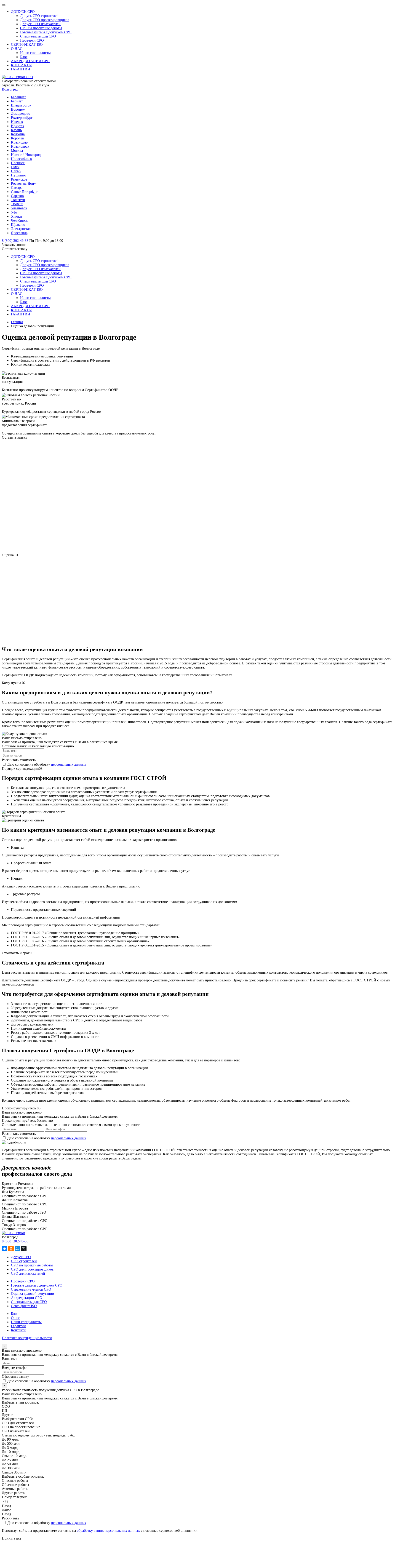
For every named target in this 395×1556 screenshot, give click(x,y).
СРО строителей (24, 1261)
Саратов (17, 196)
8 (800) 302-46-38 (15, 1241)
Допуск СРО (21, 1257)
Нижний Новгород (26, 155)
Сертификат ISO (24, 1306)
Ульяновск (19, 208)
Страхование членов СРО (31, 1289)
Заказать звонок (14, 245)
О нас (15, 1318)
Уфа (14, 212)
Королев (17, 138)
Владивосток (21, 105)
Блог (14, 1314)
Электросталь (21, 229)
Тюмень (17, 204)
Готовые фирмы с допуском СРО (36, 1285)
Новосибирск (21, 159)
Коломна (18, 134)
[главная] (17, 77)
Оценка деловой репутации (32, 1293)
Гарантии (18, 1326)
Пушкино (18, 175)
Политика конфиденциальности (27, 1338)
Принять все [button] (11, 1538)
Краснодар (19, 142)
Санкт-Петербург (24, 192)
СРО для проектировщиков (32, 1269)
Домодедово (20, 113)
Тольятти (18, 200)
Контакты (18, 1330)
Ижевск (17, 122)
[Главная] (13, 1233)
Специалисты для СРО (29, 1302)
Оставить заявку (14, 249)
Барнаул (17, 101)
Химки (16, 216)
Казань (16, 130)
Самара (16, 187)
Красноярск (20, 146)
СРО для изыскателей (28, 1273)
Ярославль (19, 233)
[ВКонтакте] (4, 1248)
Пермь (16, 171)
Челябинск (19, 220)
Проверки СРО (23, 1281)
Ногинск (18, 163)
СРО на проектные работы (32, 1265)
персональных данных (68, 764)
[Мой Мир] (17, 1248)
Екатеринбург (22, 118)
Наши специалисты (26, 1322)
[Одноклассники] (11, 1248)
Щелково (18, 224)
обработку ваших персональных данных (108, 1530)
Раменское (19, 179)
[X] (24, 1248)
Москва (17, 150)
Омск (15, 167)
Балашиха (18, 97)
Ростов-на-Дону (23, 183)
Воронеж (18, 109)
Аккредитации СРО (26, 1298)
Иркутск (17, 126)
